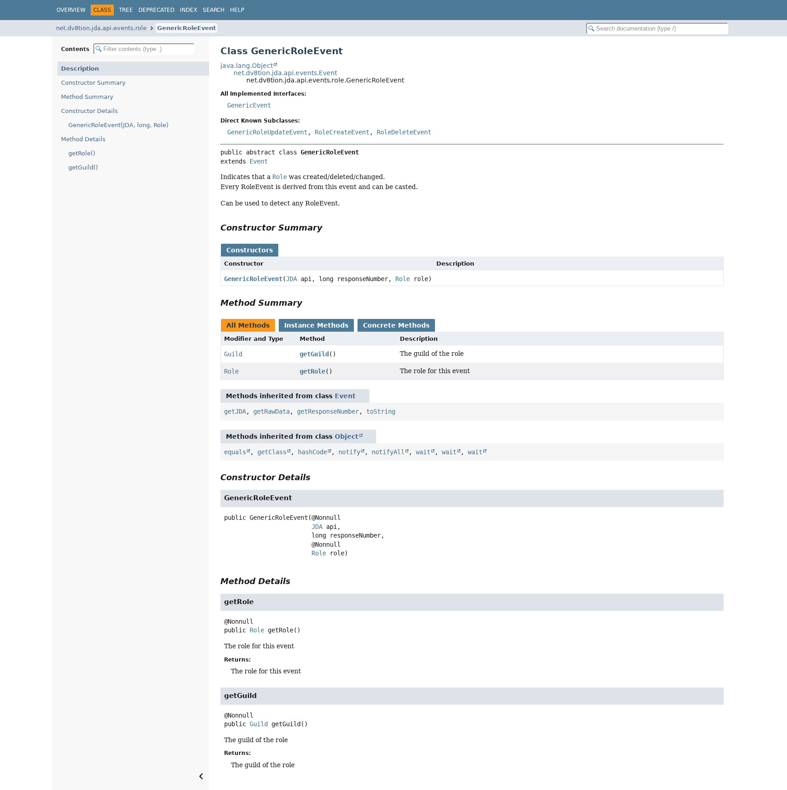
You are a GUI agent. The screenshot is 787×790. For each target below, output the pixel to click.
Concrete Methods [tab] (396, 325)
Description (80, 68)
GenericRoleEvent (186, 28)
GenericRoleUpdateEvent (267, 132)
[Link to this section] (328, 227)
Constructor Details (89, 111)
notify (349, 452)
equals (235, 452)
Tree (126, 10)
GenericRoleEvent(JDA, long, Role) (118, 125)
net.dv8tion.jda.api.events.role (101, 28)
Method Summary (87, 96)
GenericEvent (249, 105)
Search (214, 10)
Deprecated (156, 10)
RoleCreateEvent (342, 132)
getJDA (235, 411)
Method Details (83, 139)
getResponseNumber (328, 411)
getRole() (81, 153)
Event (259, 161)
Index (188, 10)
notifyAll (388, 452)
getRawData (271, 411)
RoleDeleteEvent (404, 132)
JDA (291, 278)
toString (380, 411)
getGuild (314, 354)
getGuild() (83, 167)
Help (237, 10)
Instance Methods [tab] (316, 325)
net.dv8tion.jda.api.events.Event (285, 73)
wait (423, 452)
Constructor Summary (93, 82)
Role (402, 278)
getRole (312, 371)
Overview (71, 10)
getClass (271, 452)
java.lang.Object (246, 65)
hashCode (312, 452)
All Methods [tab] (248, 325)
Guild (233, 354)
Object (346, 436)
